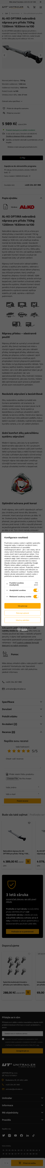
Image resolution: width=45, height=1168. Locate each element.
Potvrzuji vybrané (22, 613)
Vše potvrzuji (22, 605)
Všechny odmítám (22, 620)
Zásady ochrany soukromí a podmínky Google (21, 563)
